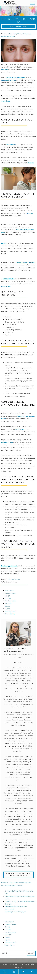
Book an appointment (9, 566)
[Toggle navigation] (32, 3)
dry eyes (30, 213)
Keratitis (4, 243)
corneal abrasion (8, 279)
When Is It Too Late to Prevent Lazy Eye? (16, 882)
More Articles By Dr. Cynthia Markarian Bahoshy (18, 875)
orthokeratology (7, 442)
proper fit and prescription (15, 77)
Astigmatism (9, 590)
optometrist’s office (8, 80)
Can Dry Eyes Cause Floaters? (12, 885)
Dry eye (7, 596)
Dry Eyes (8, 598)
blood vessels (11, 144)
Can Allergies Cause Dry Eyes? (15, 912)
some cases (19, 429)
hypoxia (31, 163)
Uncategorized (10, 611)
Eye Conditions (10, 601)
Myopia (7, 609)
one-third (4, 69)
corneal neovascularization (25, 262)
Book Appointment (18, 26)
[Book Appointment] (13, 971)
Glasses (7, 606)
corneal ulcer (6, 286)
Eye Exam (8, 603)
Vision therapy (10, 614)
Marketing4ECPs (17, 964)
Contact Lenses (14, 579)
